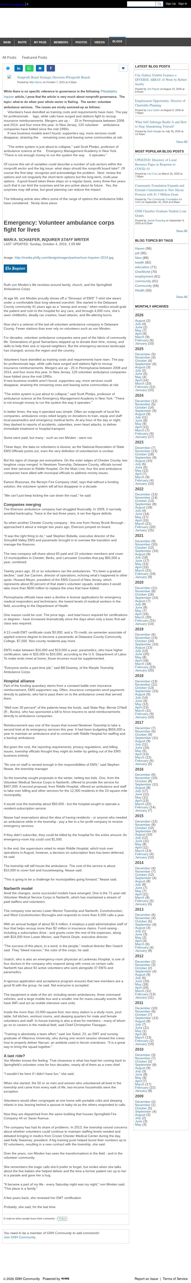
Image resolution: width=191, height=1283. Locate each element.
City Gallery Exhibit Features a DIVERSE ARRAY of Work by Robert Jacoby (161, 79)
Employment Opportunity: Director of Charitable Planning (160, 102)
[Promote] (123, 68)
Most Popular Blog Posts (159, 151)
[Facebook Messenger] (8, 68)
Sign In (182, 3)
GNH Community (44, 25)
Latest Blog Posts (152, 66)
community (143, 281)
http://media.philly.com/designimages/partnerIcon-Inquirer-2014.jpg (64, 257)
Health (140, 290)
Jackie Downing (156, 220)
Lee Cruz (152, 173)
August (140, 320)
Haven (140, 248)
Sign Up (171, 3)
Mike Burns (35, 82)
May (138, 330)
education (142, 267)
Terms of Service (175, 1278)
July (138, 324)
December (142, 354)
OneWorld (142, 272)
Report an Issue (146, 1278)
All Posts (9, 57)
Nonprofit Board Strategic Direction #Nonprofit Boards (53, 77)
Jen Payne (153, 89)
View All (181, 141)
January (141, 343)
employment (144, 276)
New (138, 258)
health (139, 262)
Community (143, 286)
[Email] (40, 68)
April (138, 333)
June (138, 327)
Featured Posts (34, 57)
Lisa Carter (153, 110)
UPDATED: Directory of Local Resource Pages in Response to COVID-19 (156, 164)
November (142, 357)
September (143, 364)
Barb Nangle (154, 131)
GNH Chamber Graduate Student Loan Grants (160, 213)
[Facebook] (51, 68)
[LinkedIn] (18, 68)
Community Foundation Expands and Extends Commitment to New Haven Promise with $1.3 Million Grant (159, 189)
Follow (62, 1218)
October (141, 360)
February (142, 340)
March (139, 337)
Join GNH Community (20, 1237)
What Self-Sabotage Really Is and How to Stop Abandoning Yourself (161, 124)
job (137, 253)
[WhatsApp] (29, 68)
